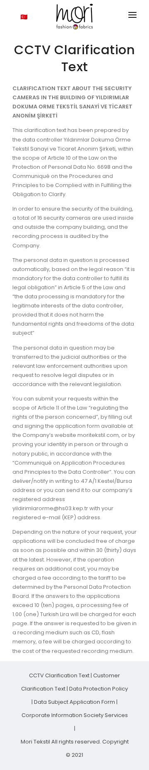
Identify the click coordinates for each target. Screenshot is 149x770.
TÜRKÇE (38, 16)
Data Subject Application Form (75, 702)
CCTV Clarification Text (60, 675)
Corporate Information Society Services (75, 715)
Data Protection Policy (98, 689)
